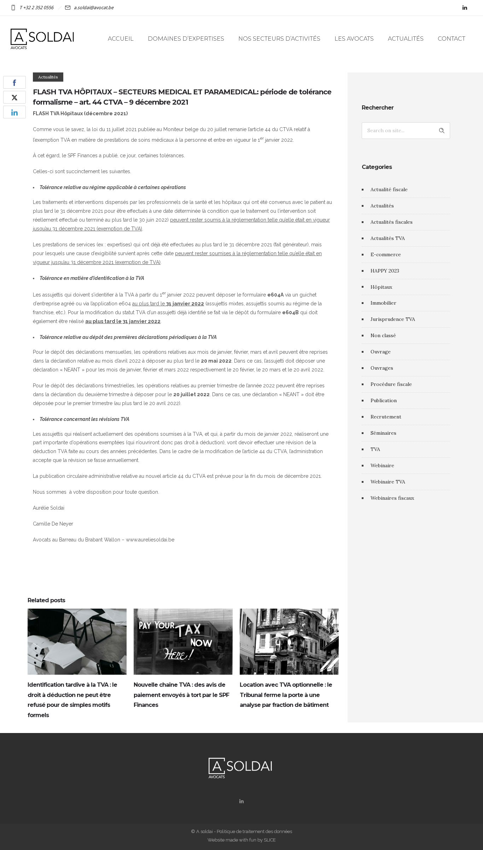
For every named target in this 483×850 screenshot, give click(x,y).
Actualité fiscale (389, 189)
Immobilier (383, 303)
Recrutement (386, 417)
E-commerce (386, 254)
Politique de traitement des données (254, 831)
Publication (384, 400)
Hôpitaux (381, 287)
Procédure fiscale (391, 384)
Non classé (383, 335)
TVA (375, 449)
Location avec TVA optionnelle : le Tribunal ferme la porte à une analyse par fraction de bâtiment (286, 695)
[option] (77, 665)
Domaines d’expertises (186, 38)
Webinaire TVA (388, 482)
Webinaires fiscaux (392, 498)
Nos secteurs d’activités (279, 38)
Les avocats (354, 38)
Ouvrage (381, 351)
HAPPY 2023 (385, 271)
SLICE (270, 840)
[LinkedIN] (464, 8)
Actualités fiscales (392, 222)
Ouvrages (382, 368)
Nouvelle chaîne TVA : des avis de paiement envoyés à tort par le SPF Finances (181, 695)
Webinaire (382, 465)
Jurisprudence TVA (393, 319)
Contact (451, 38)
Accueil (121, 38)
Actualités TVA (388, 238)
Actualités (406, 38)
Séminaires (383, 433)
